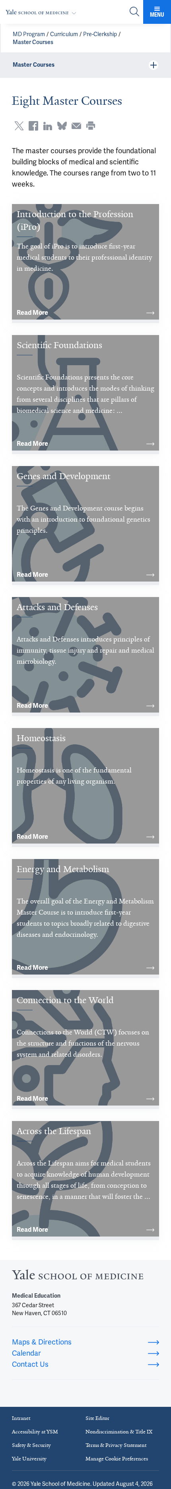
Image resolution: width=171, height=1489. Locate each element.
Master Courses (33, 42)
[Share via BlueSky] (62, 126)
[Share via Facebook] (33, 126)
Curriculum (64, 34)
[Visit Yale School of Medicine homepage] (77, 1276)
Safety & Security (31, 1445)
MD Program (29, 34)
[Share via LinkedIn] (47, 126)
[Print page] (90, 126)
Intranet (21, 1418)
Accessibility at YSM (35, 1431)
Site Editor (97, 1418)
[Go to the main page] (42, 12)
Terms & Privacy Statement (116, 1445)
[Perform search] (134, 12)
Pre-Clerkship (100, 34)
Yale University (29, 1458)
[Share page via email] (76, 126)
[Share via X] (19, 126)
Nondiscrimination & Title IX (119, 1431)
